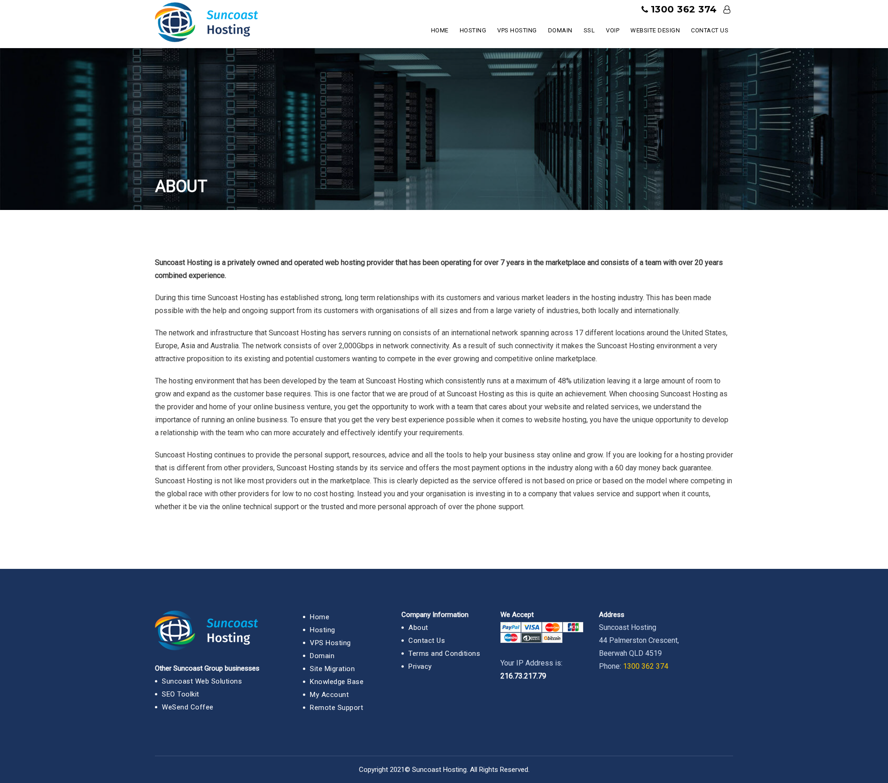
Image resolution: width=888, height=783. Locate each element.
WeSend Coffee (188, 707)
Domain (560, 30)
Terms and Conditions (444, 653)
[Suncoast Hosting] (206, 20)
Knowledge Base (337, 682)
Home (440, 30)
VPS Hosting (517, 30)
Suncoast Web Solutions (202, 681)
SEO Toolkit (180, 694)
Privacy (420, 666)
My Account (329, 695)
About (418, 627)
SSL (589, 30)
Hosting (473, 30)
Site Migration (332, 669)
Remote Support (336, 707)
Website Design (655, 30)
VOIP (612, 30)
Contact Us (709, 30)
